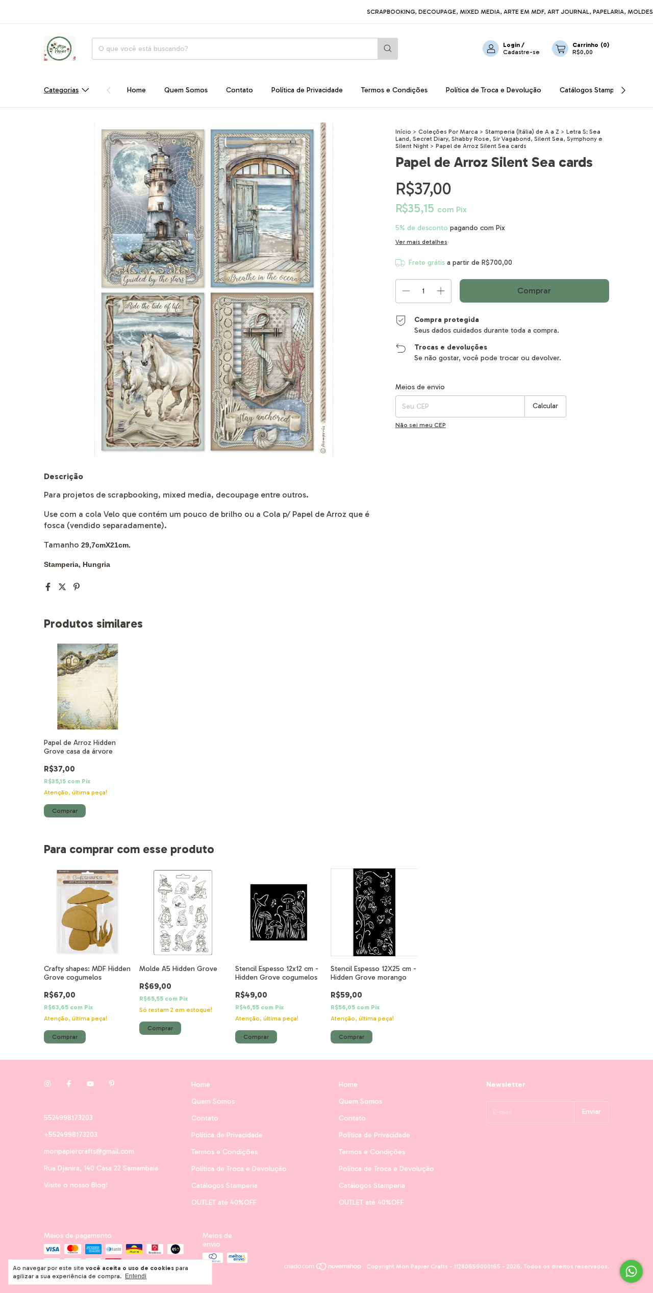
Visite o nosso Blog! (76, 1185)
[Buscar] (388, 49)
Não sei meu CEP (420, 425)
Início (403, 131)
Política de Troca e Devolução (493, 90)
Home (136, 90)
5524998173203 (68, 1117)
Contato (239, 90)
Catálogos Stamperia (593, 90)
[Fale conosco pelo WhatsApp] (631, 1271)
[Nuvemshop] (323, 1269)
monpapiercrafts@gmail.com (89, 1151)
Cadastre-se (521, 52)
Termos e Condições (394, 90)
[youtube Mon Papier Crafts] (90, 1084)
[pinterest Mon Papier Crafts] (111, 1084)
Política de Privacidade (307, 90)
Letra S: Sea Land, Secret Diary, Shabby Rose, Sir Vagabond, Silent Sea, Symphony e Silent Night (498, 139)
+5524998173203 (70, 1134)
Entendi (135, 1276)
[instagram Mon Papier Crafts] (47, 1084)
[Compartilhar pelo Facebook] (49, 587)
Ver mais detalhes (421, 241)
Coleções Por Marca (448, 131)
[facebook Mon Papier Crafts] (68, 1084)
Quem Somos (186, 90)
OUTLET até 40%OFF (224, 1202)
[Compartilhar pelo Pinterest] (76, 587)
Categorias (61, 90)
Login (511, 44)
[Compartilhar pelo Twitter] (63, 587)
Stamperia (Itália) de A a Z (522, 131)
